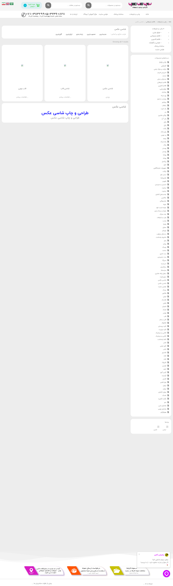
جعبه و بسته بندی (160, 211)
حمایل (164, 227)
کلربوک (164, 362)
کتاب (164, 349)
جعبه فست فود (161, 208)
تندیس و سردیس (160, 185)
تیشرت (164, 188)
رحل (165, 241)
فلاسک (164, 300)
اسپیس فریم (162, 73)
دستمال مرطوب (161, 234)
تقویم (164, 181)
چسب (164, 221)
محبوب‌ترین (91, 34)
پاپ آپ (163, 119)
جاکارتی (163, 198)
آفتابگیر (163, 66)
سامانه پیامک (118, 14)
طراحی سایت (103, 14)
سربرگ (164, 260)
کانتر (164, 343)
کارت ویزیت (162, 330)
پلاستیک (163, 142)
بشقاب (164, 105)
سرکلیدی (163, 267)
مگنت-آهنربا (162, 399)
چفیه (164, 224)
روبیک (164, 247)
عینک (164, 290)
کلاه (165, 356)
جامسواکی (163, 201)
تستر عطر (163, 175)
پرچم (164, 138)
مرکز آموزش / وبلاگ (90, 14)
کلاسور (164, 353)
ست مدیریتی (162, 257)
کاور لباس (163, 346)
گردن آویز (163, 372)
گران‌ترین (59, 34)
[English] (8, 3)
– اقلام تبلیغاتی (156, 36)
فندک (164, 310)
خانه (147, 14)
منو (165, 402)
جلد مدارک (163, 214)
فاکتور (164, 293)
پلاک (164, 145)
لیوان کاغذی (162, 392)
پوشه (164, 155)
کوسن (164, 366)
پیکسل (164, 162)
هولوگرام (163, 412)
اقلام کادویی (162, 86)
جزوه (164, 204)
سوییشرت (163, 277)
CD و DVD (162, 62)
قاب (165, 316)
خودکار (164, 231)
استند (164, 76)
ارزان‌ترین (69, 34)
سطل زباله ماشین (160, 274)
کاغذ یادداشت (161, 339)
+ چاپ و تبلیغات (158, 29)
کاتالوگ (164, 323)
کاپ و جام (163, 320)
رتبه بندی (79, 34)
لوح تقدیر (163, 382)
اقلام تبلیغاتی (150, 22)
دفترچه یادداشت (161, 237)
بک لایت (163, 109)
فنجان (164, 306)
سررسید (163, 264)
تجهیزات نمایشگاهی (159, 168)
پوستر (164, 148)
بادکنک (164, 92)
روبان (164, 244)
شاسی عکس (162, 280)
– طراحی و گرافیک (155, 43)
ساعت (164, 250)
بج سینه (163, 96)
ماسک (164, 395)
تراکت (164, 171)
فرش (164, 297)
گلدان (164, 379)
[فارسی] (4, 3)
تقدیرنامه (163, 178)
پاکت (164, 129)
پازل (165, 122)
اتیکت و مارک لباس (160, 69)
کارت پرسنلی (162, 326)
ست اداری (163, 254)
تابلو (165, 165)
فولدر (164, 313)
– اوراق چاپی (157, 32)
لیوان (164, 386)
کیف (164, 369)
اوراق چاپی (163, 89)
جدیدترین (102, 34)
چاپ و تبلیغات (162, 22)
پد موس (163, 135)
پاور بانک (163, 132)
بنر (165, 112)
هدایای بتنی (162, 406)
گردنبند (164, 376)
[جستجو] (88, 5)
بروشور (164, 102)
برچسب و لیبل (161, 99)
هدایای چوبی (162, 409)
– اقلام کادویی (156, 39)
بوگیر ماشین (162, 115)
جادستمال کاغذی (161, 194)
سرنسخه (163, 270)
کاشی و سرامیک (161, 333)
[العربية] (12, 3)
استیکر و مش (161, 79)
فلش (164, 303)
